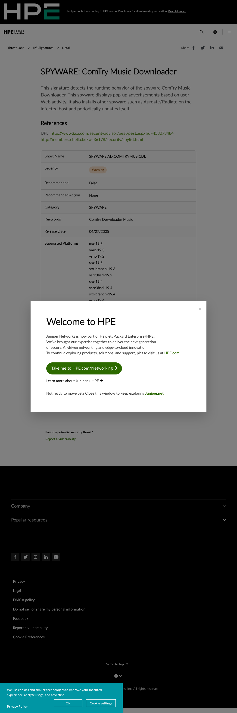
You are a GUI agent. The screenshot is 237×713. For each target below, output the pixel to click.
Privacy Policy (17, 706)
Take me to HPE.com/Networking (82, 368)
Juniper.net (154, 393)
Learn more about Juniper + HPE (73, 381)
